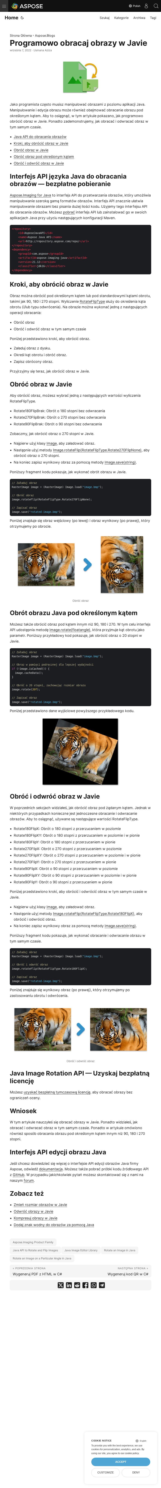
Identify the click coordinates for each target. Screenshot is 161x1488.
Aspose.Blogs (45, 35)
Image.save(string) (120, 462)
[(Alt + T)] (22, 18)
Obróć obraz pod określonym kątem (44, 157)
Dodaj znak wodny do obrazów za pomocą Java (54, 1225)
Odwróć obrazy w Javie (33, 1211)
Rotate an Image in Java (119, 1250)
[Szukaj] (156, 6)
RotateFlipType (92, 301)
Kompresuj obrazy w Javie (35, 1218)
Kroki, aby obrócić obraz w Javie (41, 143)
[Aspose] (27, 6)
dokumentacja (51, 1169)
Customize (105, 1472)
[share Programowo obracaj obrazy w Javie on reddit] (77, 1286)
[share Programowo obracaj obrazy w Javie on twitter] (61, 1286)
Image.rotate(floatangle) (69, 630)
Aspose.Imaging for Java (30, 195)
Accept (120, 1461)
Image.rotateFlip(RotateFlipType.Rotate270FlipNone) (97, 450)
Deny (136, 1472)
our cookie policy (130, 1453)
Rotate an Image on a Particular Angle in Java (42, 1258)
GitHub (18, 1175)
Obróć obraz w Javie (31, 150)
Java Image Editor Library (81, 1250)
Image (52, 443)
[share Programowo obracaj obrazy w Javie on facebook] (85, 1286)
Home (11, 17)
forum (29, 1180)
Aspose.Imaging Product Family (33, 1242)
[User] (146, 6)
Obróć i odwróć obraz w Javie (39, 163)
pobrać (69, 212)
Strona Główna (21, 35)
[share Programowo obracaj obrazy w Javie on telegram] (102, 1286)
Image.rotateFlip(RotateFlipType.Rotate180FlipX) (93, 914)
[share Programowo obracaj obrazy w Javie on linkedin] (69, 1286)
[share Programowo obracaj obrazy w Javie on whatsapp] (94, 1286)
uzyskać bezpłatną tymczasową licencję (57, 1092)
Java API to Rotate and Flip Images (35, 1250)
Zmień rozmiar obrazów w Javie (40, 1205)
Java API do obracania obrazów (40, 137)
